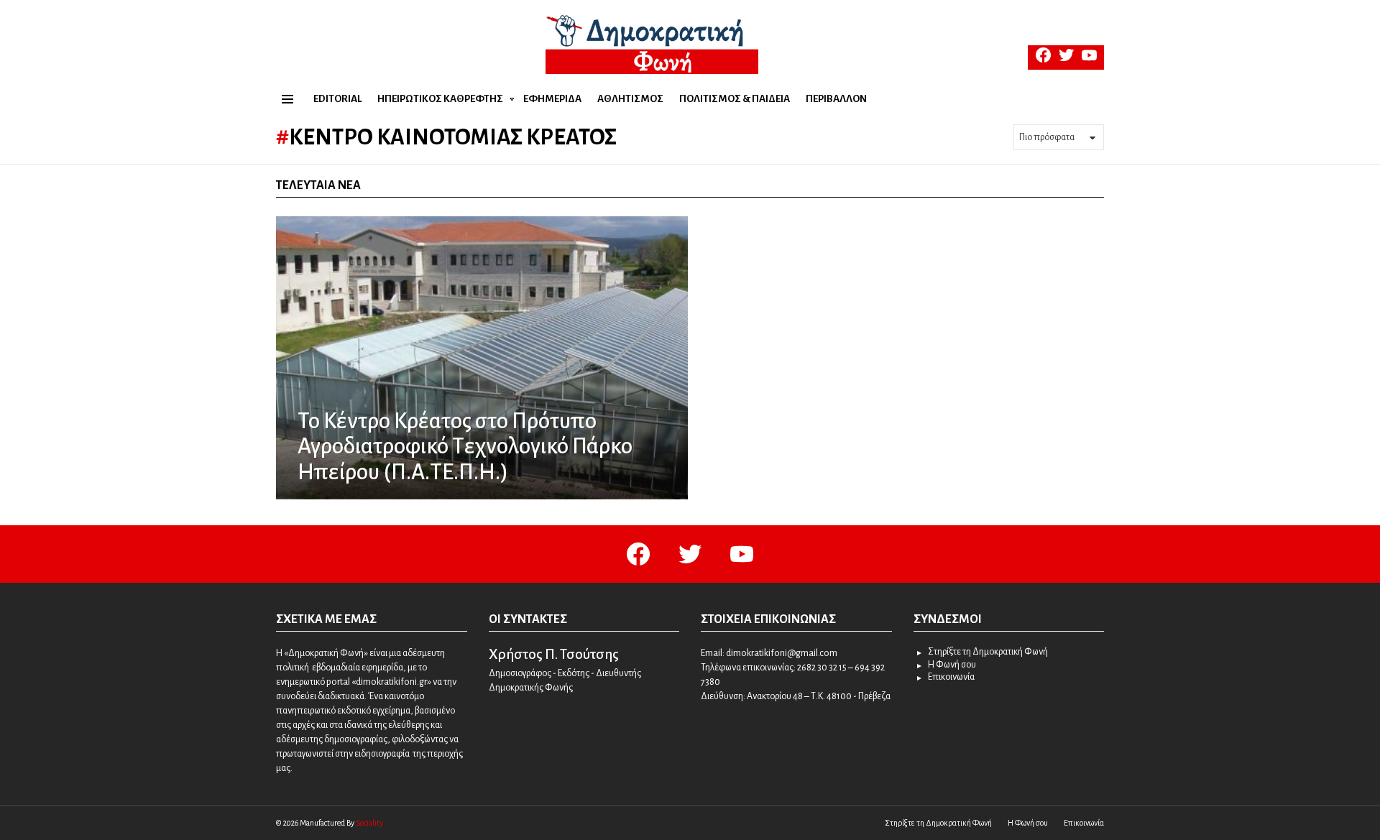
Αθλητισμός (630, 98)
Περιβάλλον (836, 98)
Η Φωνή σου (952, 665)
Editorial (337, 98)
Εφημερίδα (552, 98)
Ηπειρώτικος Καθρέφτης (440, 98)
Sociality (369, 822)
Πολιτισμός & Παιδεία (734, 98)
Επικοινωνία (951, 677)
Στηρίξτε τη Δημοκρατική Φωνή (988, 652)
